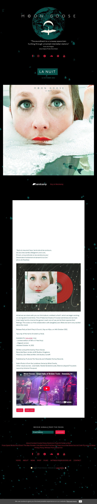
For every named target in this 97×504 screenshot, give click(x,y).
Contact (34, 443)
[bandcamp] (44, 56)
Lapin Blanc (60, 468)
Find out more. (71, 501)
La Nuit (68, 443)
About (28, 443)
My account (87, 445)
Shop (39, 460)
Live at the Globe (67, 445)
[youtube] (64, 56)
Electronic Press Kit (54, 443)
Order (19, 410)
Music (4, 445)
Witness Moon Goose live (53, 448)
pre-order (29, 338)
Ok (80, 501)
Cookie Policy (42, 443)
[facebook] (32, 56)
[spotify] (58, 56)
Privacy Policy (39, 448)
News (93, 445)
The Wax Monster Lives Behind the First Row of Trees (42, 445)
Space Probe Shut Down (14, 445)
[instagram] (38, 56)
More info (29, 410)
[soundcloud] (51, 56)
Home (63, 443)
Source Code (77, 445)
